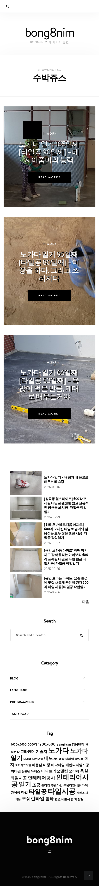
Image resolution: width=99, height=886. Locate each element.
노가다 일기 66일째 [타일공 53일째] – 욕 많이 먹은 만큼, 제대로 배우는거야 (49, 384)
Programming (22, 702)
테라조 (81, 792)
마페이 (69, 759)
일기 (25, 784)
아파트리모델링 (54, 771)
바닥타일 (58, 764)
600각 (32, 744)
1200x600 (47, 744)
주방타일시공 (72, 785)
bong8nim (63, 744)
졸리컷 (45, 785)
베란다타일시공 (77, 764)
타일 (24, 792)
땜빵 (61, 759)
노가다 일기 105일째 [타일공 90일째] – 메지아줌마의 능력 (49, 152)
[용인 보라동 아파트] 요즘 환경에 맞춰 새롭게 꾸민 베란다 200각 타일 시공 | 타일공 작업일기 (66, 582)
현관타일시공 (64, 799)
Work (52, 134)
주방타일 (56, 785)
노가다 (58, 750)
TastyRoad (19, 714)
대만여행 (37, 759)
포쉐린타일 (33, 798)
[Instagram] (49, 851)
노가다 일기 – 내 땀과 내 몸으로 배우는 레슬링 (66, 479)
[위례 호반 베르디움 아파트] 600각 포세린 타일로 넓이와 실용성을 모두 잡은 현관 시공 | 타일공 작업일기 (66, 531)
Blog (14, 678)
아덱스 (35, 771)
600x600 (19, 744)
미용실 (37, 765)
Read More (48, 177)
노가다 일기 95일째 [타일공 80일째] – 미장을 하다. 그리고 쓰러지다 (49, 266)
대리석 (27, 759)
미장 (46, 764)
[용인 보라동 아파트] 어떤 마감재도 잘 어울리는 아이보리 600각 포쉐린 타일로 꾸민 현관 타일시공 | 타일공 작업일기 (66, 557)
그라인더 (27, 751)
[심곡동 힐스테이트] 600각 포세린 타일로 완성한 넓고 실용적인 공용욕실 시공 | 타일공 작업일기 (66, 505)
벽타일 (16, 771)
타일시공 (62, 791)
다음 (85, 602)
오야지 (74, 771)
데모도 (51, 758)
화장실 (79, 799)
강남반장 (78, 744)
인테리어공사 (41, 778)
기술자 (41, 751)
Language (18, 690)
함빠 (49, 799)
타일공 (38, 791)
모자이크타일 (23, 765)
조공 (36, 785)
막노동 (79, 759)
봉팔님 (26, 771)
